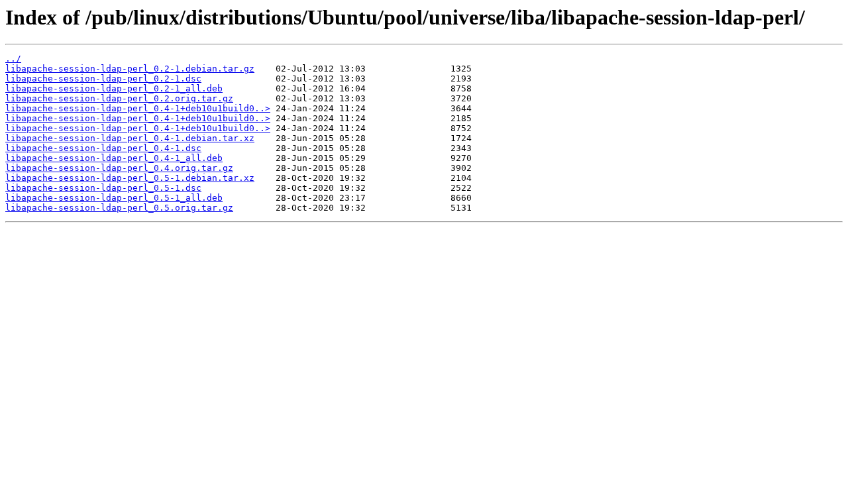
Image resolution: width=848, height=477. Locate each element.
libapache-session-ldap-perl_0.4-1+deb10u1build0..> (137, 108)
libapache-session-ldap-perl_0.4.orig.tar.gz (119, 168)
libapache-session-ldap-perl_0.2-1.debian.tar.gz (129, 69)
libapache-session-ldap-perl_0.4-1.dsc (103, 148)
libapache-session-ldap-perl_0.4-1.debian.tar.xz (129, 138)
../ (13, 59)
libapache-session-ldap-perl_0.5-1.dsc (103, 188)
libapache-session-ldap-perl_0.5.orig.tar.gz (119, 208)
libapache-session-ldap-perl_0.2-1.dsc (103, 78)
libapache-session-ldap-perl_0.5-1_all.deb (114, 198)
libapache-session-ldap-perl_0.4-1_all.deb (114, 158)
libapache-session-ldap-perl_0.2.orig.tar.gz (119, 98)
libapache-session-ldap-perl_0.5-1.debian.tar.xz (129, 178)
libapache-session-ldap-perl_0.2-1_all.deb (114, 88)
